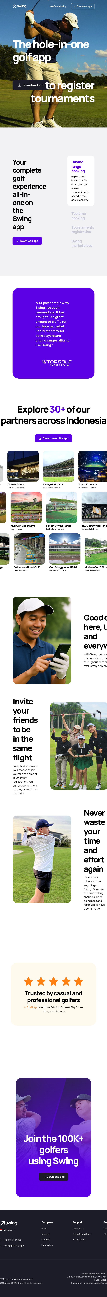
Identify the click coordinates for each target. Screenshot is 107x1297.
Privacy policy (79, 1239)
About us (45, 1234)
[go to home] (19, 6)
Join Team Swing (57, 6)
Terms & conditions (82, 1234)
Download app (84, 6)
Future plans (47, 1245)
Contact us (78, 1228)
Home (44, 1228)
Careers (45, 1239)
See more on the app (55, 438)
